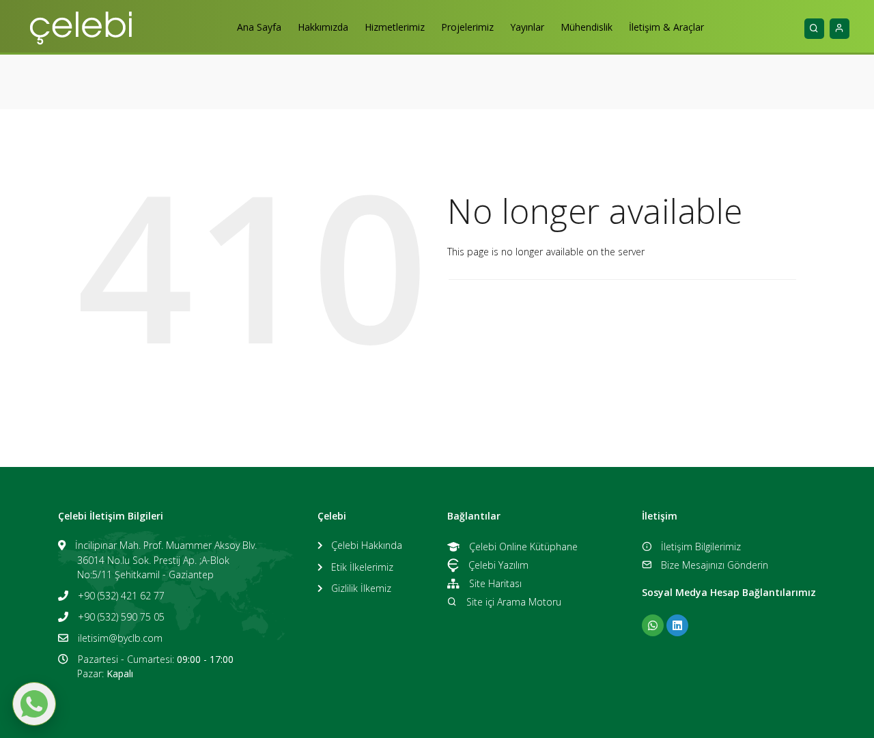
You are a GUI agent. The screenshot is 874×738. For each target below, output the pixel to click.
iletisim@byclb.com (120, 637)
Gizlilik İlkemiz (361, 588)
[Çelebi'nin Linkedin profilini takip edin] (677, 625)
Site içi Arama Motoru (513, 601)
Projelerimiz (467, 26)
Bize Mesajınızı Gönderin (714, 564)
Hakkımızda (323, 26)
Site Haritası (495, 583)
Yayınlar (527, 26)
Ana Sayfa (259, 26)
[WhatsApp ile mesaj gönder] (34, 704)
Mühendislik (586, 26)
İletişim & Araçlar (666, 26)
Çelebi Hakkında (366, 545)
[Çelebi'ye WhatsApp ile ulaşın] (653, 625)
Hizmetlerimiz (395, 26)
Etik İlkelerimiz (362, 566)
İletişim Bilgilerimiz (701, 546)
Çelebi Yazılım (498, 564)
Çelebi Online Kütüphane (523, 546)
